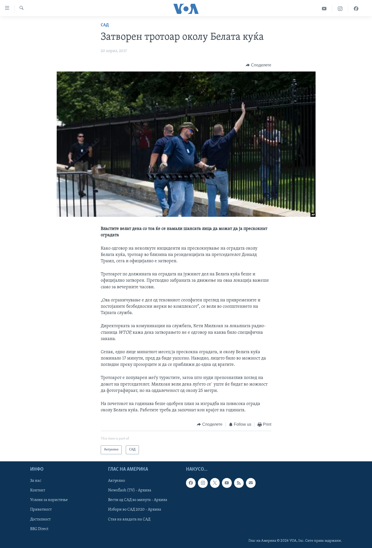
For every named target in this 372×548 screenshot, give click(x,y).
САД (105, 25)
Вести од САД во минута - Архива (137, 500)
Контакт (37, 490)
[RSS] (239, 483)
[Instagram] (340, 9)
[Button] (258, 65)
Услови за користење (49, 500)
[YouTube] (324, 9)
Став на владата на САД (129, 519)
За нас (35, 481)
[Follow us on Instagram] (203, 483)
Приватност (41, 510)
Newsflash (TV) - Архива (129, 490)
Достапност (40, 519)
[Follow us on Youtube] (227, 483)
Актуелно (116, 481)
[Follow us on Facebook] (191, 483)
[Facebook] (356, 9)
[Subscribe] (251, 483)
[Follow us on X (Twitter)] (215, 483)
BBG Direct (39, 529)
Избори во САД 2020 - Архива (134, 510)
